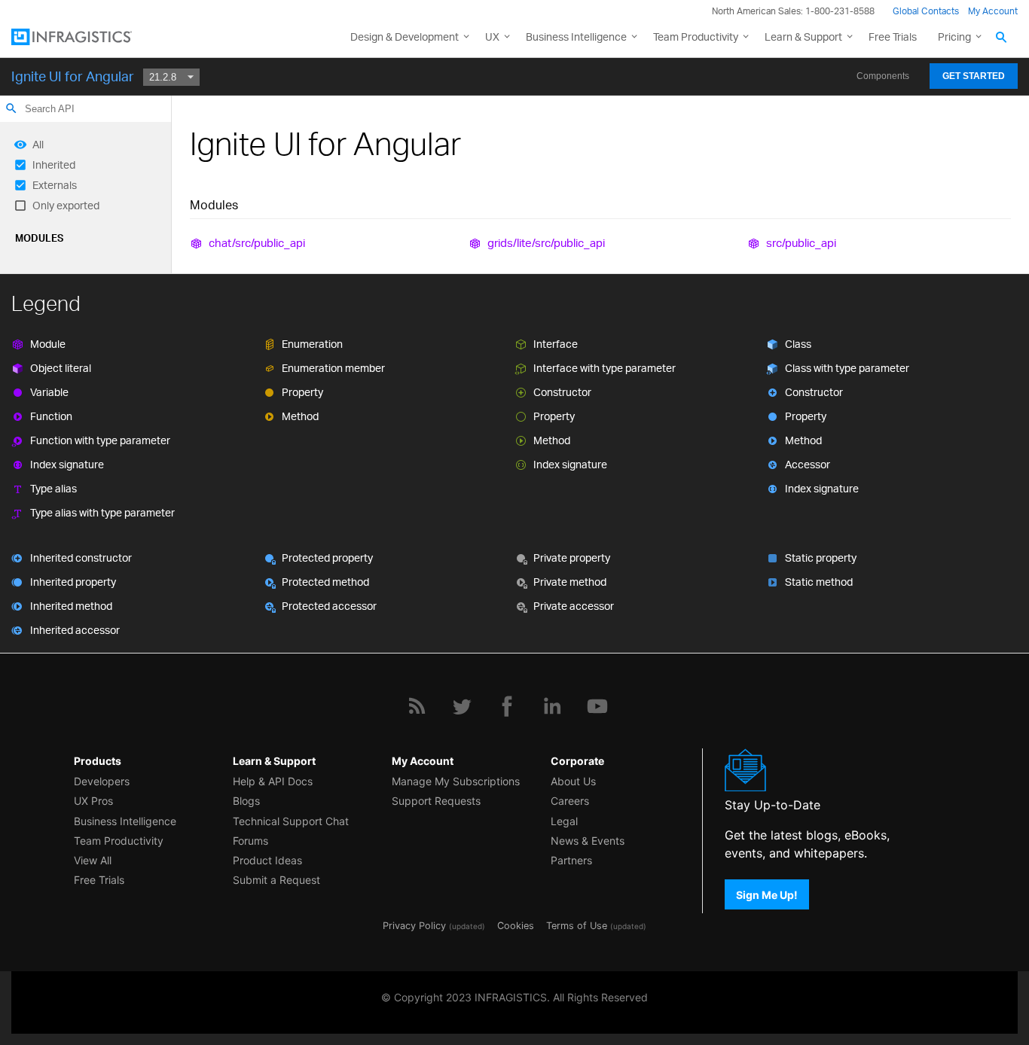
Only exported (65, 205)
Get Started (973, 76)
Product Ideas (267, 860)
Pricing (954, 36)
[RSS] (417, 706)
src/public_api (801, 243)
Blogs (246, 800)
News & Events (587, 840)
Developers (102, 781)
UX (492, 36)
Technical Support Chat (291, 821)
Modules (39, 238)
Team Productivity (695, 36)
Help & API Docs (273, 781)
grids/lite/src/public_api (546, 243)
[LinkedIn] (552, 706)
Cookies (515, 925)
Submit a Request (276, 879)
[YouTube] (597, 706)
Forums (250, 840)
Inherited (53, 164)
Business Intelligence (576, 36)
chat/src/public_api (257, 243)
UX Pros (93, 800)
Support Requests (436, 800)
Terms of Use (576, 925)
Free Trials (893, 36)
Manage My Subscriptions (456, 781)
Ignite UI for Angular (72, 76)
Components (882, 76)
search (11, 108)
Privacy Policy (414, 925)
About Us (573, 781)
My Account (993, 11)
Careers (570, 800)
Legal (564, 821)
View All (92, 860)
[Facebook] (507, 706)
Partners (571, 860)
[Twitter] (462, 706)
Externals (54, 184)
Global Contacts (926, 11)
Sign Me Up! (767, 894)
